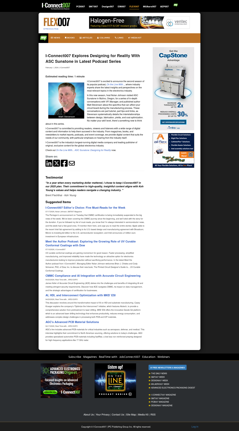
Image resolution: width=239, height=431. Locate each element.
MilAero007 (149, 7)
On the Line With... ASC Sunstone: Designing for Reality (83, 150)
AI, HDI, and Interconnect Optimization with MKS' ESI (81, 295)
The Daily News (159, 373)
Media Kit (143, 414)
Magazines (90, 357)
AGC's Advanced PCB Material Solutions (72, 322)
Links (120, 37)
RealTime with (108, 357)
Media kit (136, 37)
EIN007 (122, 7)
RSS (153, 414)
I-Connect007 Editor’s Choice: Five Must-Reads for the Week (85, 207)
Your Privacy (103, 414)
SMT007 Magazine (160, 398)
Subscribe (74, 357)
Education (148, 357)
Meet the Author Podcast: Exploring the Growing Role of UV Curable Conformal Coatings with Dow (91, 243)
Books (71, 37)
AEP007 (164, 7)
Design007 (108, 7)
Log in (195, 426)
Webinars (163, 357)
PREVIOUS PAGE (52, 29)
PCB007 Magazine (160, 401)
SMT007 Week (158, 377)
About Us (89, 414)
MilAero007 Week (160, 384)
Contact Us (118, 414)
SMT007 (93, 7)
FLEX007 (134, 7)
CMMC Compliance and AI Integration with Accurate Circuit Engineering (93, 276)
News (57, 37)
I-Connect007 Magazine (163, 394)
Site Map (131, 414)
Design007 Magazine (161, 405)
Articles (87, 37)
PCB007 (80, 7)
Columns (104, 37)
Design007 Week (159, 380)
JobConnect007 (129, 357)
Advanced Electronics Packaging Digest (173, 387)
